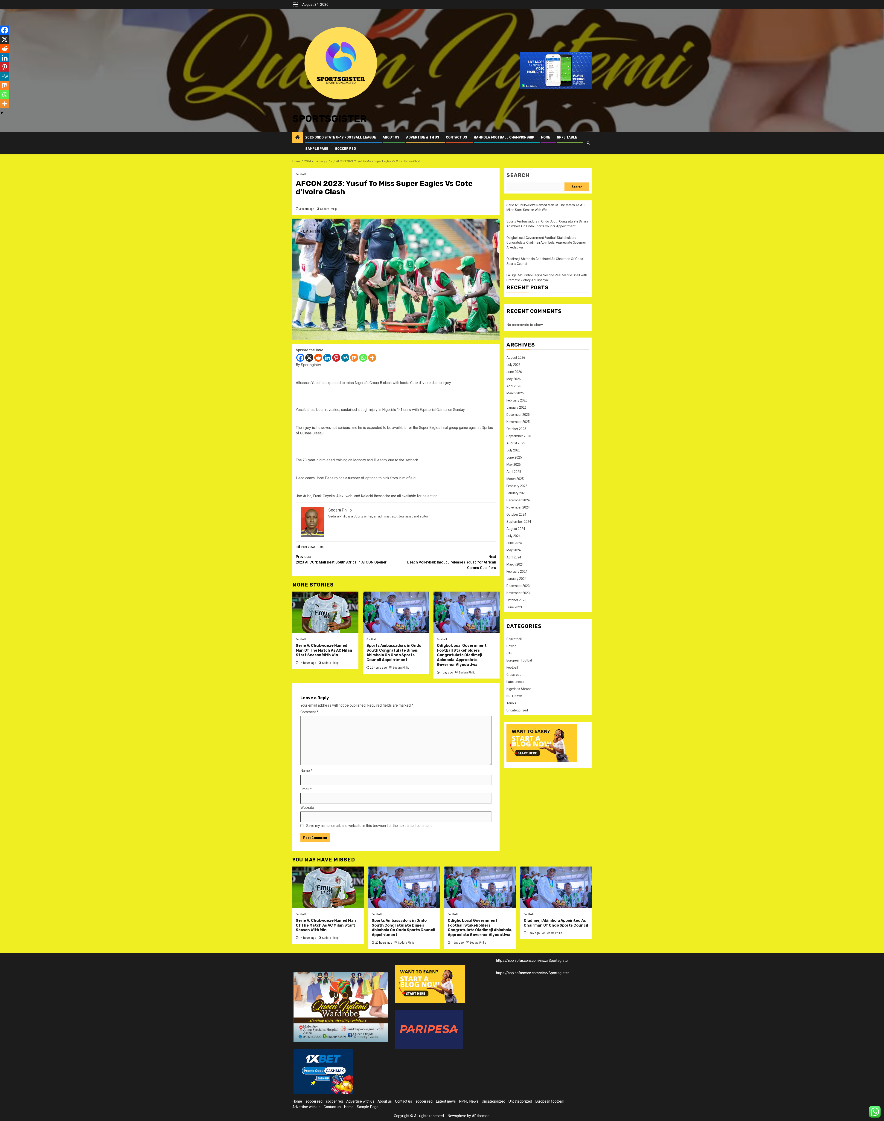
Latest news (515, 682)
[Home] (297, 138)
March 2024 (515, 564)
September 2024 (518, 521)
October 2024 (516, 514)
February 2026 (516, 400)
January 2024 (516, 579)
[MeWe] (345, 358)
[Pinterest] (336, 358)
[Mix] (354, 358)
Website (307, 807)
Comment (309, 712)
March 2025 (515, 479)
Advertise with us (422, 137)
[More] (372, 358)
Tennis (511, 703)
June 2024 (514, 543)
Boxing (511, 646)
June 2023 (514, 607)
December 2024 (518, 500)
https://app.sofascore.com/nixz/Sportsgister (532, 960)
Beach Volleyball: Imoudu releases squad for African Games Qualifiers (451, 562)
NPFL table (567, 137)
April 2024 (513, 557)
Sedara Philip (328, 209)
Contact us (456, 137)
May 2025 (513, 464)
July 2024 (513, 536)
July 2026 (513, 365)
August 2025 (515, 443)
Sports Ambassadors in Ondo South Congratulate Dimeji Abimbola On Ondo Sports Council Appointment (393, 652)
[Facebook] (300, 358)
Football (301, 174)
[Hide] (2, 113)
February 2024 (516, 571)
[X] (309, 358)
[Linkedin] (327, 358)
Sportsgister (329, 118)
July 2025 (513, 450)
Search (517, 175)
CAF (509, 653)
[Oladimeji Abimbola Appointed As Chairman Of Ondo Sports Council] (556, 887)
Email (306, 789)
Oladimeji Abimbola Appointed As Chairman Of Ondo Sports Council (556, 922)
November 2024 (518, 507)
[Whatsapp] (363, 358)
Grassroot (513, 674)
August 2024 (515, 529)
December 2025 (518, 414)
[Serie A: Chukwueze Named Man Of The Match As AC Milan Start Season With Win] (325, 612)
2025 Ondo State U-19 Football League (340, 137)
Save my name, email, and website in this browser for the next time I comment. (369, 825)
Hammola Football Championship (504, 137)
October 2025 (516, 429)
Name (306, 771)
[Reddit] (318, 358)
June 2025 (514, 457)
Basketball (514, 639)
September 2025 (518, 436)
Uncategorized (517, 710)
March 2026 (515, 393)
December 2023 (518, 586)
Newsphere (457, 1116)
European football (519, 660)
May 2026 (513, 379)
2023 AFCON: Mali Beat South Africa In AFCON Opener (341, 559)
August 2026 (515, 357)
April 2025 (513, 472)
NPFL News (514, 696)
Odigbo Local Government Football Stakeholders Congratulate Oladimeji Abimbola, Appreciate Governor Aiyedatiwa (462, 655)
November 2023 (518, 593)
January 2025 (516, 493)
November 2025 (518, 422)
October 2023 (516, 600)
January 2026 (516, 407)
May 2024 (513, 550)
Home (545, 137)
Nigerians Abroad (519, 689)
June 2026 (514, 372)
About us (391, 137)
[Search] (588, 143)
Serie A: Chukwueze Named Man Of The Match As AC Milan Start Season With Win (324, 650)
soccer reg (345, 149)
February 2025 (516, 486)
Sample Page (316, 149)
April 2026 (513, 386)
